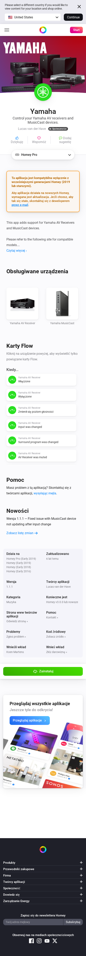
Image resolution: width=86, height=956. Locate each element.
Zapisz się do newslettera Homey (43, 915)
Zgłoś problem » (16, 636)
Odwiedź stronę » (17, 621)
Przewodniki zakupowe (18, 869)
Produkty (9, 863)
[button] (33, 17)
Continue (73, 17)
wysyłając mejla (45, 493)
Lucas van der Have (58, 586)
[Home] (43, 30)
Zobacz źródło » (56, 636)
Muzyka (11, 602)
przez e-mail (20, 205)
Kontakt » (52, 617)
